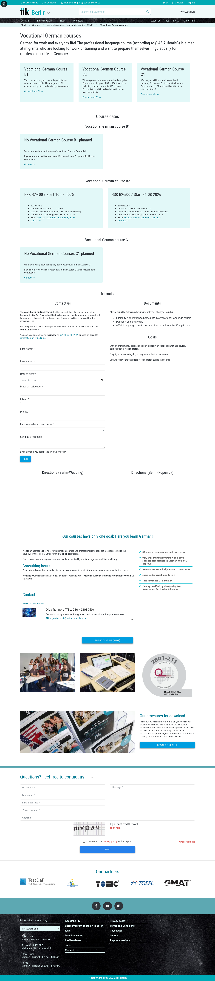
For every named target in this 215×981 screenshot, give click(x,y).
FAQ (67, 930)
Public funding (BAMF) (107, 640)
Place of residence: (31, 386)
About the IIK (72, 921)
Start (23, 25)
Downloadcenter (167, 744)
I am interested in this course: (37, 424)
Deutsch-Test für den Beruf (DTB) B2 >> (56, 217)
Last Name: (27, 361)
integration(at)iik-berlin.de (32, 337)
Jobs (166, 20)
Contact (69, 950)
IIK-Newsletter (73, 940)
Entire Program (44, 20)
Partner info (189, 20)
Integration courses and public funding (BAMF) (70, 25)
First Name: (27, 349)
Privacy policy (117, 921)
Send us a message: (31, 436)
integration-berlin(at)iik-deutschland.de (67, 618)
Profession (78, 20)
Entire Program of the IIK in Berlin (84, 925)
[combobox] (40, 928)
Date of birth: (28, 374)
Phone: (24, 411)
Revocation (116, 930)
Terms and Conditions (122, 925)
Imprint (114, 935)
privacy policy (110, 841)
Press (176, 20)
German (25, 20)
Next (25, 458)
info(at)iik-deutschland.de (39, 948)
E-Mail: (24, 399)
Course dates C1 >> (150, 94)
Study (62, 20)
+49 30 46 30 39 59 (69, 334)
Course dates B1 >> (33, 91)
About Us (155, 20)
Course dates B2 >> (91, 97)
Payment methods (120, 940)
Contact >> (29, 164)
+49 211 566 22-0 (34, 945)
